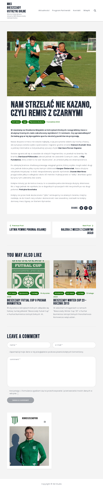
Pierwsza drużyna (37, 122)
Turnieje (34, 293)
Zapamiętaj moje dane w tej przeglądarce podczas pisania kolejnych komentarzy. (47, 352)
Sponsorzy (23, 293)
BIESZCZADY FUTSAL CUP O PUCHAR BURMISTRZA (26, 302)
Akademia (59, 293)
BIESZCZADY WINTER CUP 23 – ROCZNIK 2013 (69, 302)
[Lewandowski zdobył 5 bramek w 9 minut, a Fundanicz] (29, 446)
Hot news (16, 122)
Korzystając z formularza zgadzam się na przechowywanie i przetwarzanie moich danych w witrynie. (51, 392)
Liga (24, 122)
